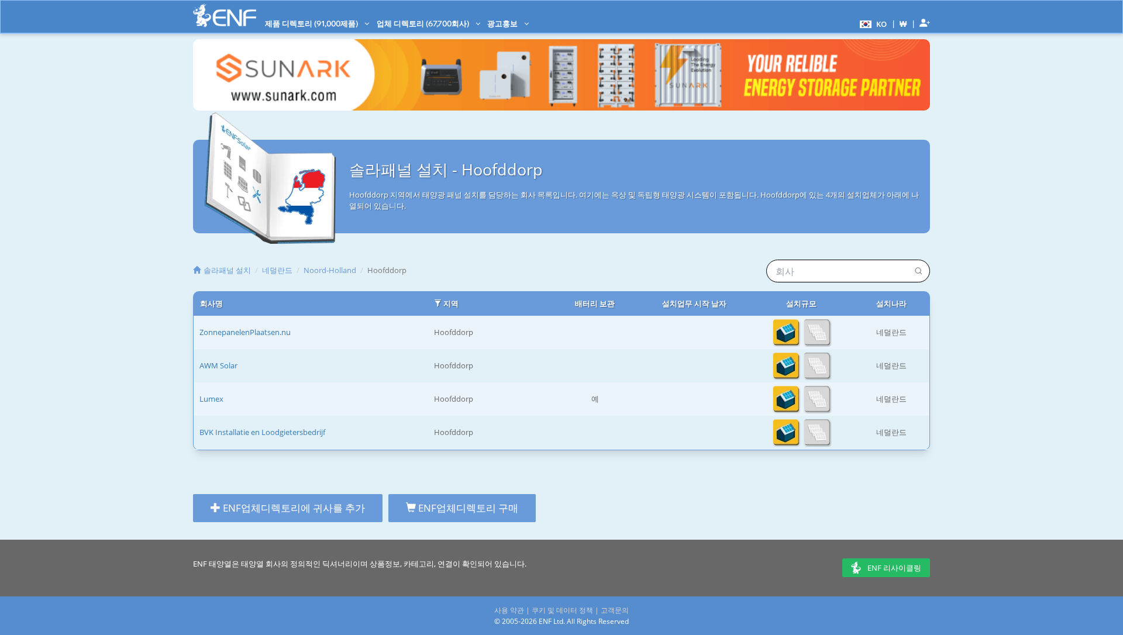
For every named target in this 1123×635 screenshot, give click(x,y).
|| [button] (903, 23)
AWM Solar (218, 365)
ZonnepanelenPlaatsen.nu (245, 332)
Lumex (211, 399)
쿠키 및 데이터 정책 (562, 610)
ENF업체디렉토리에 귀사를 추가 (293, 508)
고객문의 (615, 610)
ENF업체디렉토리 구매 (467, 508)
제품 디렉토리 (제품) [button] (312, 23)
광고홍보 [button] (503, 23)
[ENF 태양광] (224, 15)
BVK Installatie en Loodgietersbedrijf (262, 432)
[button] (872, 23)
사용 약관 (509, 610)
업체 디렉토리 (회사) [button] (424, 23)
